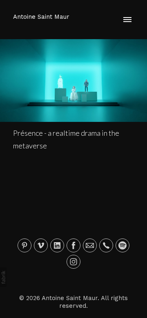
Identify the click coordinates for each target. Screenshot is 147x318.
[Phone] (106, 245)
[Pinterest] (24, 245)
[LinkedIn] (57, 245)
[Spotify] (122, 245)
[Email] (90, 245)
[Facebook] (73, 245)
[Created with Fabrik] (3, 277)
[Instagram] (73, 262)
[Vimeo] (41, 245)
